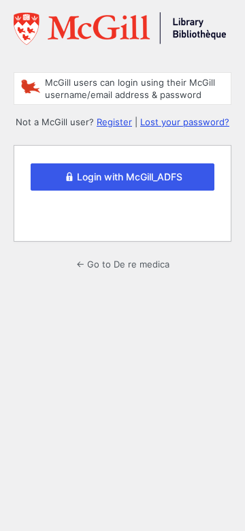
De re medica (120, 34)
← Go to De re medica (122, 264)
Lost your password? (184, 121)
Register (114, 121)
